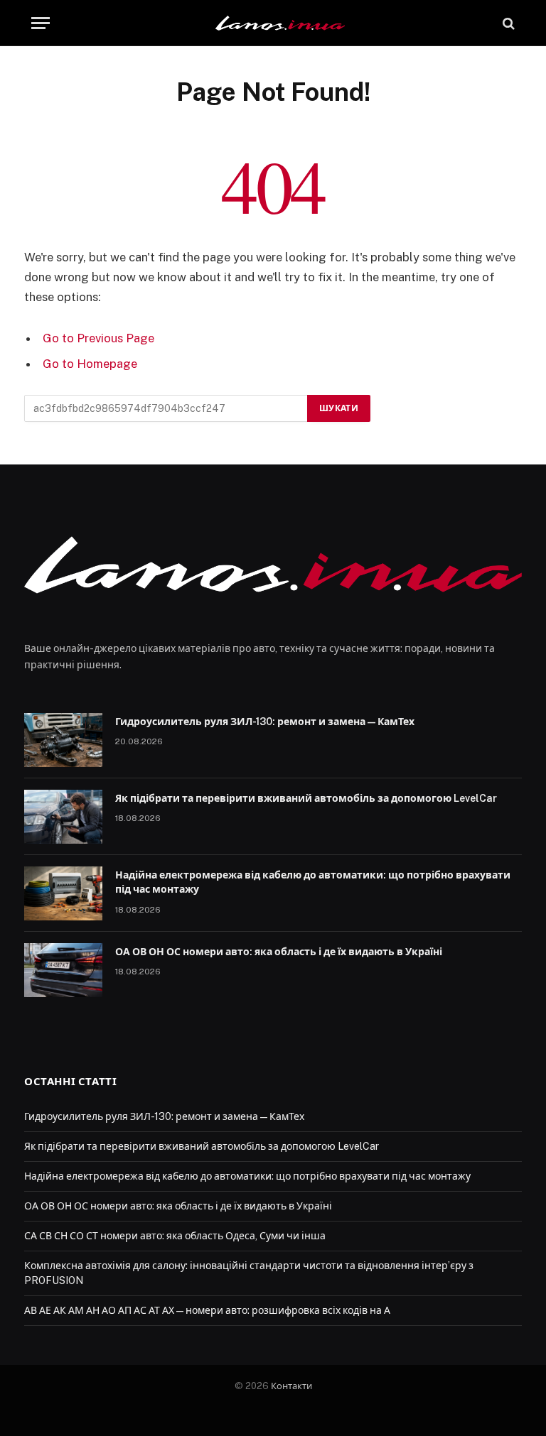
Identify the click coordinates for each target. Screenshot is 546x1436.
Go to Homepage (90, 364)
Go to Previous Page (98, 338)
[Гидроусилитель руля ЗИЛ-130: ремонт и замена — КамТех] (63, 740)
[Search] (507, 23)
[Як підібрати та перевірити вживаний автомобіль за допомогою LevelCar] (63, 817)
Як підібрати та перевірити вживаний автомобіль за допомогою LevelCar (306, 798)
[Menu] (40, 23)
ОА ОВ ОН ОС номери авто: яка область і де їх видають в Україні (279, 951)
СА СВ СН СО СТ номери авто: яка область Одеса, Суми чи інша (176, 1235)
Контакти (291, 1386)
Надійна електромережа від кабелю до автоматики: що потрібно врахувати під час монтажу (312, 882)
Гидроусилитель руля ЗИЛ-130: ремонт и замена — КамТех (264, 721)
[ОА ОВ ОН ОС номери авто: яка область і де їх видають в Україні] (63, 970)
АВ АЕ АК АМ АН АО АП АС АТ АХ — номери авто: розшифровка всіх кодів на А (207, 1310)
